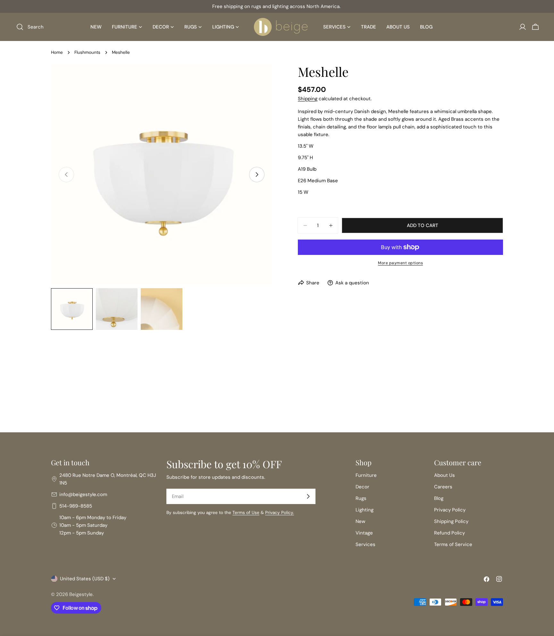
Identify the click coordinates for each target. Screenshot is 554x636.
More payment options (400, 262)
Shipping (307, 98)
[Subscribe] (308, 496)
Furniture (366, 475)
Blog (438, 498)
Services (365, 544)
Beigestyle (81, 594)
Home (57, 52)
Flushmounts (87, 52)
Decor (362, 487)
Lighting (365, 510)
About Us (444, 475)
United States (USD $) (85, 578)
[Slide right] (256, 174)
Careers (443, 487)
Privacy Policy (450, 510)
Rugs (361, 498)
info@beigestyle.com (83, 494)
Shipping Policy (451, 521)
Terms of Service (453, 544)
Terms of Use (245, 512)
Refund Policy (449, 533)
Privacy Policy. (279, 512)
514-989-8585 (75, 506)
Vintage (364, 533)
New (360, 521)
